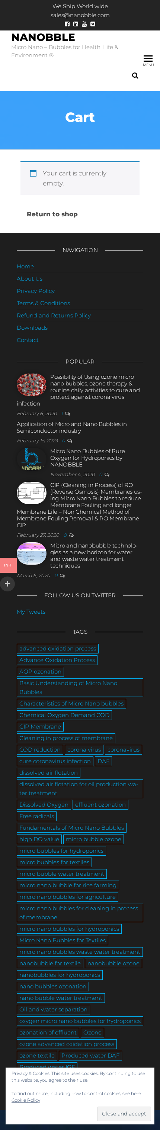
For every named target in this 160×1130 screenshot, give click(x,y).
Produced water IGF (47, 1067)
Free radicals (36, 816)
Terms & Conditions (43, 303)
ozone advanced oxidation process (66, 1043)
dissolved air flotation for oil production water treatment (78, 789)
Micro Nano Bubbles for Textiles (62, 940)
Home (25, 266)
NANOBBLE (43, 37)
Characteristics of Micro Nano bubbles (71, 703)
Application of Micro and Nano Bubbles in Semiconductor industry (72, 427)
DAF (103, 761)
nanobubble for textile (50, 963)
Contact (28, 339)
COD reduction (40, 749)
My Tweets (31, 611)
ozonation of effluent (48, 1032)
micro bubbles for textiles (54, 862)
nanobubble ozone (113, 963)
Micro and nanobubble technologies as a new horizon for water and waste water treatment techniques (94, 555)
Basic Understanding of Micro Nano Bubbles (68, 687)
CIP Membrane (40, 726)
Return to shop (52, 214)
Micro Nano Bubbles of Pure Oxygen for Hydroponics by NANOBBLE (87, 458)
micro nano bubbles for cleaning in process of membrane (78, 913)
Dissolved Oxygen (43, 804)
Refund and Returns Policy (54, 315)
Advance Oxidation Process (57, 660)
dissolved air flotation (48, 772)
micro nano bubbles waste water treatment (79, 951)
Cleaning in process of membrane (66, 738)
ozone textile (37, 1055)
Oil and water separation (53, 1009)
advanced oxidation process (57, 648)
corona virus (84, 749)
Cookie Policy (26, 1100)
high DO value (39, 839)
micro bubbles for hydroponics (61, 850)
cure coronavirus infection (55, 761)
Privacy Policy (36, 290)
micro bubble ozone (93, 839)
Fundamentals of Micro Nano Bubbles (71, 827)
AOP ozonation (40, 671)
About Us (29, 278)
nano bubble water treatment (60, 997)
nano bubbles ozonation (52, 986)
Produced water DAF (90, 1055)
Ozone (92, 1032)
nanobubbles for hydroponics (59, 974)
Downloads (32, 327)
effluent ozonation (100, 804)
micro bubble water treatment (61, 873)
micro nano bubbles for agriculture (67, 896)
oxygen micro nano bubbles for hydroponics (80, 1020)
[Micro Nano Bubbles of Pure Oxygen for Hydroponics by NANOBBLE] (32, 458)
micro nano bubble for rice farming (67, 885)
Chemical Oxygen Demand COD (64, 715)
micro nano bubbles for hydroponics (69, 928)
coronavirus (124, 749)
